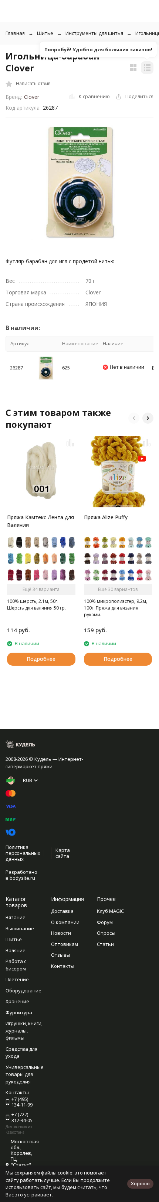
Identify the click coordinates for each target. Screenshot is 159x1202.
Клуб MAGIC (110, 911)
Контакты (62, 966)
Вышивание (20, 928)
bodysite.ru (22, 878)
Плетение (17, 979)
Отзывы (60, 954)
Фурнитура (19, 1012)
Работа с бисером (16, 965)
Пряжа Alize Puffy (106, 517)
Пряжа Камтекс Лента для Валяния (40, 521)
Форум (105, 922)
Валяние (16, 950)
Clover (31, 96)
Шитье (45, 33)
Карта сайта (62, 853)
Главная (15, 33)
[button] (133, 418)
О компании (65, 922)
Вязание (16, 917)
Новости (61, 933)
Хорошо (140, 1183)
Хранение (17, 1001)
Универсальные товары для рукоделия (25, 1074)
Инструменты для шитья (94, 33)
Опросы (106, 933)
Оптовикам (64, 944)
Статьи (105, 944)
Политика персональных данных (23, 853)
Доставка (62, 911)
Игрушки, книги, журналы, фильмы (24, 1030)
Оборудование (23, 990)
